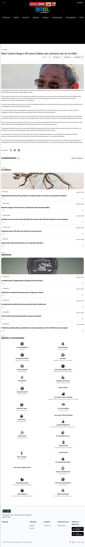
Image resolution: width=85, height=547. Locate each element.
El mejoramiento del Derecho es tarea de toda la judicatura (23, 304)
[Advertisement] (42, 32)
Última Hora (6, 17)
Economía (26, 17)
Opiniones (36, 17)
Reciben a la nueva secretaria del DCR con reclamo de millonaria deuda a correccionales (34, 219)
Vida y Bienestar (71, 17)
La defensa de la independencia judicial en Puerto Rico (22, 280)
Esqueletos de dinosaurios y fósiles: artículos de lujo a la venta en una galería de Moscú (34, 195)
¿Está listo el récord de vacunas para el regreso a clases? (22, 292)
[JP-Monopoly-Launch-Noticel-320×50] (42, 4)
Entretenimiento (57, 17)
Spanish (32, 525)
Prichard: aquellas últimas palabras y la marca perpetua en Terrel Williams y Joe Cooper (34, 328)
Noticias (16, 17)
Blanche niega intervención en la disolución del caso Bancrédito (25, 207)
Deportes (45, 17)
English (32, 528)
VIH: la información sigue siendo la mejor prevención (21, 316)
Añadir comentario (77, 158)
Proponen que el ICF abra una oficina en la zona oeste (21, 231)
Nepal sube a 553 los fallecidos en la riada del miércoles (22, 243)
